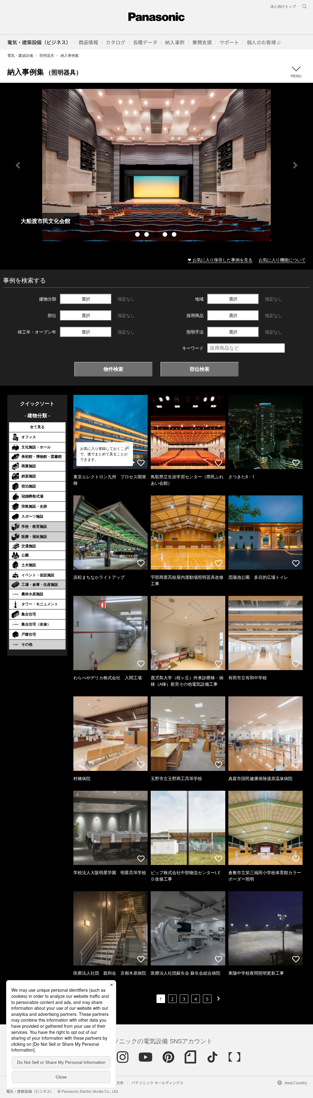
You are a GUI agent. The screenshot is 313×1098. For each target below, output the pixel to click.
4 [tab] (166, 235)
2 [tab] (147, 235)
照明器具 (46, 55)
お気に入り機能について (282, 260)
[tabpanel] (156, 165)
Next (295, 165)
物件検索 (113, 369)
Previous (18, 165)
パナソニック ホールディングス (157, 1082)
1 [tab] (138, 235)
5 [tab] (175, 235)
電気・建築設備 (20, 55)
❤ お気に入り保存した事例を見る (220, 260)
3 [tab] (156, 235)
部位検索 (199, 369)
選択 (86, 299)
